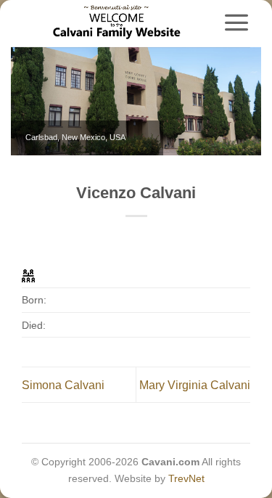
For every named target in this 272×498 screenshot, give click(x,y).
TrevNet (186, 478)
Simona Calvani (63, 385)
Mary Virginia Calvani (194, 385)
